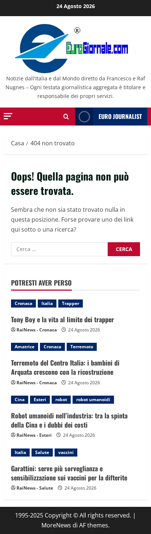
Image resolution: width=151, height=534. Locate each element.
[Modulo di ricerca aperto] (66, 116)
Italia (47, 303)
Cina (20, 399)
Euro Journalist (120, 116)
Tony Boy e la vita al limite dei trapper (62, 319)
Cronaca (23, 303)
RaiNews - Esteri (34, 435)
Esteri (40, 399)
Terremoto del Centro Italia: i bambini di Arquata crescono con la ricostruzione (65, 367)
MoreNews (56, 525)
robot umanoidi (93, 399)
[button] (8, 116)
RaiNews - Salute (34, 488)
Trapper (70, 303)
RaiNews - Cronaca (36, 330)
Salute (42, 452)
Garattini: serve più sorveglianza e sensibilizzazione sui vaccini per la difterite (69, 473)
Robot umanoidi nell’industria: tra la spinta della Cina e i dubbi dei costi (69, 420)
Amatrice (24, 347)
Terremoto (81, 347)
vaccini (66, 452)
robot (61, 399)
